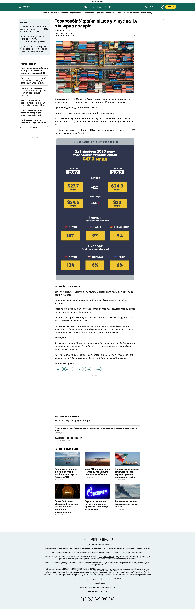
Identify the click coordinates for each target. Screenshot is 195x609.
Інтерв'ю (121, 13)
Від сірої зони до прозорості (68, 438)
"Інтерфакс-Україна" (106, 557)
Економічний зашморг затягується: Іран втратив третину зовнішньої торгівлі (127, 473)
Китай (88, 369)
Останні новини (28, 64)
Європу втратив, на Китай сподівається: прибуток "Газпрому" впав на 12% (96, 505)
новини (46, 13)
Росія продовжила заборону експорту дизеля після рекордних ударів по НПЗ (34, 70)
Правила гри (90, 13)
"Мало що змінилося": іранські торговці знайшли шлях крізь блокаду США (67, 473)
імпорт (79, 369)
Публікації (55, 13)
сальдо (97, 369)
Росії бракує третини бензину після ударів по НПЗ (126, 504)
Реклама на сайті (51, 548)
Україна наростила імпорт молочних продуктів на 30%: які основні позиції (34, 29)
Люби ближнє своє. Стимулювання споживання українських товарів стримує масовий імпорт (96, 429)
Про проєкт (64, 548)
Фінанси (100, 13)
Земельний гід (147, 13)
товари (59, 369)
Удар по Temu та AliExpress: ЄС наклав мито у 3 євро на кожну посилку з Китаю (33, 49)
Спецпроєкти (110, 13)
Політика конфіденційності (81, 548)
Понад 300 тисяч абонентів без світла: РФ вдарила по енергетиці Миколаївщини (66, 506)
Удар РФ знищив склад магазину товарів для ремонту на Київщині (97, 472)
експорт (69, 369)
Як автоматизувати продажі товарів (72, 420)
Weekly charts (133, 13)
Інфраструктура (76, 13)
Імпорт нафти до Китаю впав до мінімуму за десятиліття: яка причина (32, 39)
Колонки (64, 13)
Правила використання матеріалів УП (109, 548)
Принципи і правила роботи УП (138, 548)
